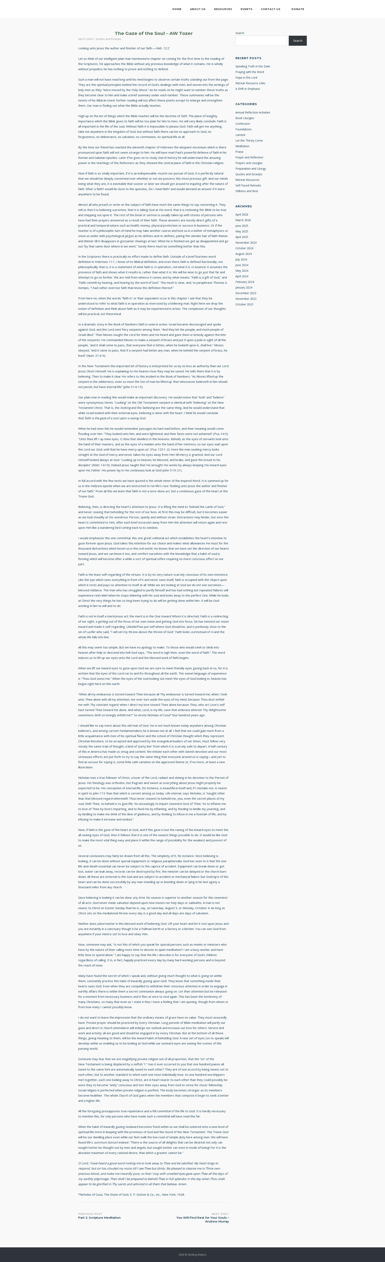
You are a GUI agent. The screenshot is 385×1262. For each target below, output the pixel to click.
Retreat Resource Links (250, 83)
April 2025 (241, 237)
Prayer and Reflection (249, 157)
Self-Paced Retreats (248, 185)
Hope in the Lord (246, 77)
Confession (242, 124)
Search (239, 33)
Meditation (242, 146)
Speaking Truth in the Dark (252, 66)
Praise (239, 152)
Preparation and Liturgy (250, 168)
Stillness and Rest (246, 191)
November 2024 (245, 242)
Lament (240, 135)
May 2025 (241, 231)
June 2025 (241, 226)
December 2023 (245, 293)
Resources (223, 9)
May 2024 (241, 270)
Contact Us (270, 9)
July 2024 (241, 259)
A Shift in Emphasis (247, 89)
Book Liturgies (244, 118)
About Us (198, 9)
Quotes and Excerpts (108, 39)
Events (246, 9)
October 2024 (244, 248)
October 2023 (244, 304)
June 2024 (241, 265)
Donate (298, 9)
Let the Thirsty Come (249, 140)
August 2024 (243, 254)
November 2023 (245, 299)
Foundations (243, 129)
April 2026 (241, 214)
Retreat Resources (247, 180)
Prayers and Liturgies (249, 163)
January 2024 (243, 287)
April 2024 (241, 276)
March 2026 (243, 220)
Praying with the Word (249, 72)
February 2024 (244, 282)
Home (176, 9)
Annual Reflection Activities (252, 112)
